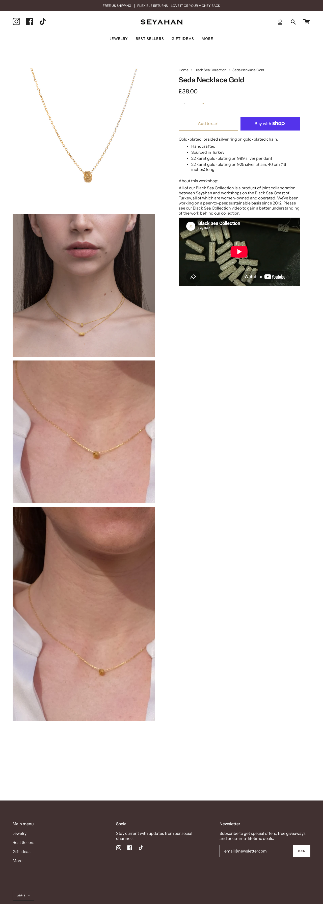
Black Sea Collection (210, 70)
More (17, 860)
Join (302, 851)
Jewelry (19, 833)
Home (184, 70)
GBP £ (21, 895)
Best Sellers (23, 842)
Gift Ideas (22, 851)
